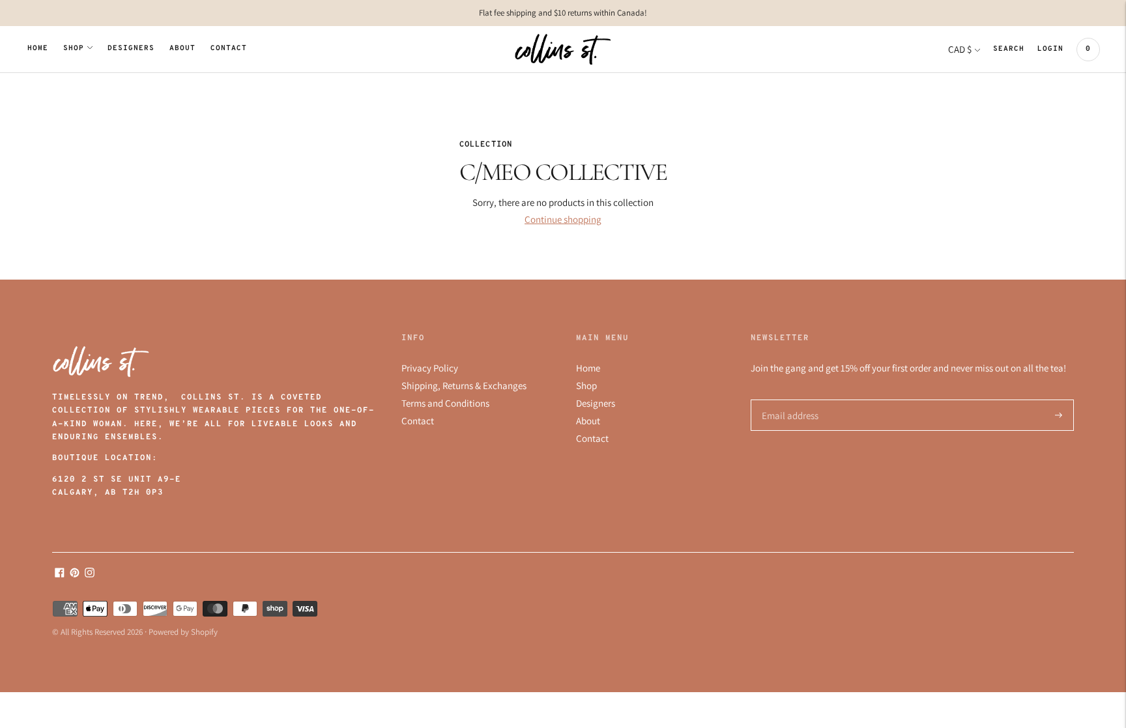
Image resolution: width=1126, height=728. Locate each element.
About (182, 48)
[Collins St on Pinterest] (74, 574)
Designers (131, 48)
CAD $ (960, 49)
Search (1008, 49)
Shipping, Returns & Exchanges (464, 385)
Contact (228, 48)
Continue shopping (563, 219)
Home (37, 48)
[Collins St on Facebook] (60, 574)
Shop (73, 48)
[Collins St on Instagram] (89, 574)
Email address (788, 399)
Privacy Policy (429, 368)
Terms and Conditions (445, 403)
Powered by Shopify (183, 631)
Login (1050, 49)
